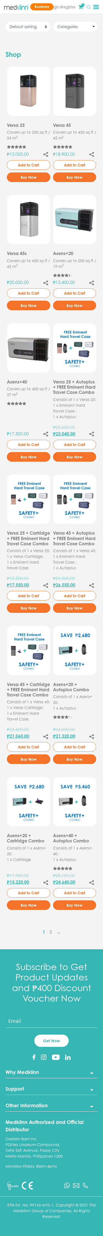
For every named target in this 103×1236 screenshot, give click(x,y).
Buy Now (29, 177)
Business (42, 6)
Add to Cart (28, 165)
